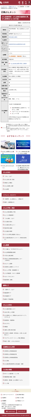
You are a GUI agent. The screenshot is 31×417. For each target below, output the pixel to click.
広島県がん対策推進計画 (10, 354)
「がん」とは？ (8, 176)
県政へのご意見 (20, 397)
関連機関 (4, 400)
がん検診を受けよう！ (9, 225)
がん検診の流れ (8, 221)
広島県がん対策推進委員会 (11, 357)
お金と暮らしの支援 (9, 312)
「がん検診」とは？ (9, 218)
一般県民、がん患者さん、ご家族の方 (13, 199)
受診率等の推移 (8, 228)
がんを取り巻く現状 (9, 179)
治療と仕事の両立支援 (9, 330)
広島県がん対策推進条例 (10, 351)
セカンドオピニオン (9, 276)
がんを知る (6, 172)
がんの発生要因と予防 (9, 212)
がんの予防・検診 (9, 208)
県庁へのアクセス (10, 411)
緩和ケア (6, 285)
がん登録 (6, 360)
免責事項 (4, 397)
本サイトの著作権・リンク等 (11, 373)
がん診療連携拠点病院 (9, 252)
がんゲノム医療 (8, 263)
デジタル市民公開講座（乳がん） (12, 234)
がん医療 (6, 245)
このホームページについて (8, 394)
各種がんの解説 (8, 182)
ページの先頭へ (15, 391)
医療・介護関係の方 (9, 202)
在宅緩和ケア (7, 296)
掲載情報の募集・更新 (9, 377)
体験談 (6, 326)
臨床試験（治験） (8, 279)
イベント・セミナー (9, 195)
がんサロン (7, 323)
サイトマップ (21, 411)
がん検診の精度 (8, 231)
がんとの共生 (7, 305)
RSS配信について (20, 400)
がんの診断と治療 (8, 186)
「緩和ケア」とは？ (9, 289)
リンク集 (6, 383)
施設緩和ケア (7, 292)
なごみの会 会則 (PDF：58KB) (19, 63)
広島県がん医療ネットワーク (11, 267)
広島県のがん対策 (9, 347)
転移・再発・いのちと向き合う (12, 341)
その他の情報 (7, 369)
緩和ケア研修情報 (8, 299)
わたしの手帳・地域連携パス (11, 270)
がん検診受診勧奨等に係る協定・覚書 (13, 364)
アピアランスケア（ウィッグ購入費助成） (15, 338)
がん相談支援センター (9, 309)
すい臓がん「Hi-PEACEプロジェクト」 (14, 249)
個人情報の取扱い (21, 394)
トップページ (4, 6)
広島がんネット (12, 6)
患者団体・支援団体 (9, 320)
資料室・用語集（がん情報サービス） (13, 380)
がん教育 (6, 189)
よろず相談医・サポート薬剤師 (12, 273)
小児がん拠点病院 (8, 255)
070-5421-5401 (13, 37)
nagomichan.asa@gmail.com (17, 44)
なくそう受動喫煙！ (9, 215)
